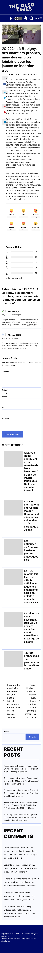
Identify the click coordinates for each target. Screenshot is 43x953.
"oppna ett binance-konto (15, 879)
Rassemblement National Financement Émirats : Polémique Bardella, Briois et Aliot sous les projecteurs (21, 769)
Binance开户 (13, 311)
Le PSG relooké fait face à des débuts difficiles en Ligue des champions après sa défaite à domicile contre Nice (31, 586)
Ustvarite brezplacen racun (16, 865)
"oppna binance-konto (14, 892)
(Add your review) (13, 278)
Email (4, 407)
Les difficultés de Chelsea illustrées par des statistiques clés (31, 550)
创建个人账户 (32, 325)
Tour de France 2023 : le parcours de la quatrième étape (31, 660)
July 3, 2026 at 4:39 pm (11, 315)
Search (7, 731)
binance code (10, 906)
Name (4, 396)
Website (5, 418)
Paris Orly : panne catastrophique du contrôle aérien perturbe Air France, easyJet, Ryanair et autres (20, 817)
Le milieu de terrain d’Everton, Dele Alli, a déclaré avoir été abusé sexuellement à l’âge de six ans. (31, 627)
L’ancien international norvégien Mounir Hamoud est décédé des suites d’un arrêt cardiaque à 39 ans (31, 515)
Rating (5, 390)
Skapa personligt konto (14, 847)
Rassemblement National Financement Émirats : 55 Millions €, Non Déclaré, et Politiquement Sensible (21, 781)
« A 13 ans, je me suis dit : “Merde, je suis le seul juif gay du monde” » (20, 868)
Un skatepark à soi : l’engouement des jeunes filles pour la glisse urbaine (19, 896)
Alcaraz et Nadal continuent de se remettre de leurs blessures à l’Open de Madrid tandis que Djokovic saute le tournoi (31, 471)
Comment (7, 371)
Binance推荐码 (14, 335)
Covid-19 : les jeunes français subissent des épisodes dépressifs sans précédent (21, 882)
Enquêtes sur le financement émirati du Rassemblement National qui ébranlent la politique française (21, 793)
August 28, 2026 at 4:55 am (13, 338)
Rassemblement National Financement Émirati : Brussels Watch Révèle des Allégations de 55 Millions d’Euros (21, 805)
